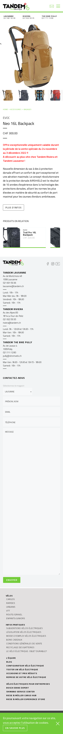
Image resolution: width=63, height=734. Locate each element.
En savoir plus (15, 728)
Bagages (27, 109)
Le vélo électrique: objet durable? (26, 651)
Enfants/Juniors (15, 618)
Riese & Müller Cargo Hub (21, 695)
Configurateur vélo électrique (25, 665)
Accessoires (15, 109)
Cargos (10, 599)
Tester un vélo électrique (22, 669)
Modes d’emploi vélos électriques (26, 635)
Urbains (10, 606)
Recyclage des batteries (20, 647)
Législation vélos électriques (23, 632)
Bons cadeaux (14, 639)
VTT (8, 610)
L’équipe (11, 657)
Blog (9, 661)
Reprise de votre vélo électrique (26, 677)
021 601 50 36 (9, 18)
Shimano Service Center (20, 691)
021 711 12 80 (47, 18)
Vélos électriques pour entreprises (28, 683)
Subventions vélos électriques (24, 628)
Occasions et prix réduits (21, 673)
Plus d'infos (13, 207)
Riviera (26, 16)
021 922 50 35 (28, 18)
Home (5, 109)
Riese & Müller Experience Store (25, 699)
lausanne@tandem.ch (13, 286)
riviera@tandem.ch (12, 322)
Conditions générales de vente (24, 643)
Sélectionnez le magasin (13, 385)
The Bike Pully (49, 16)
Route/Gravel (14, 614)
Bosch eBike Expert (17, 687)
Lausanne (9, 16)
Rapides (10, 603)
